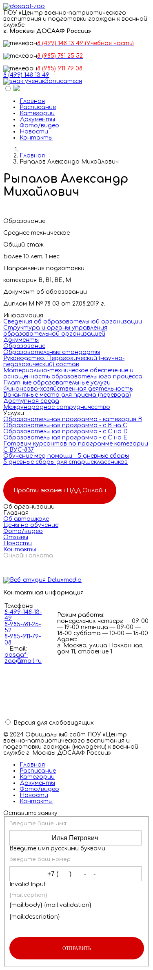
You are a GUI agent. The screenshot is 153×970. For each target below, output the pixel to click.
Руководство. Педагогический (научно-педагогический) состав (63, 361)
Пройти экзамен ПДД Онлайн (59, 490)
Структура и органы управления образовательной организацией (55, 331)
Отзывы (15, 537)
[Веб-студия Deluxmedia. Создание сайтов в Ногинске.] (76, 580)
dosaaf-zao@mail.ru (23, 658)
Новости (34, 132)
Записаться (63, 81)
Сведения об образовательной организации (72, 322)
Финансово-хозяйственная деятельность (68, 389)
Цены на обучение (30, 525)
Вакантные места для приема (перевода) (67, 395)
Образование (24, 346)
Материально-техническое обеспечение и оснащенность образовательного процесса (72, 373)
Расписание (38, 107)
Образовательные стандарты (51, 352)
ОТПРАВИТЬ (76, 948)
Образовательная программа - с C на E (65, 438)
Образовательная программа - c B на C (65, 425)
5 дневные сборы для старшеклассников (65, 462)
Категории (37, 113)
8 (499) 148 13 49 (26, 75)
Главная (32, 101)
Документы (37, 119)
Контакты (36, 138)
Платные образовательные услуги (57, 383)
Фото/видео (39, 125)
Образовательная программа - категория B (72, 419)
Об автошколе (26, 519)
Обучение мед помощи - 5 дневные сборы (66, 456)
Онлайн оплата (28, 556)
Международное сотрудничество (56, 407)
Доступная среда (31, 401)
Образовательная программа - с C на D (65, 431)
